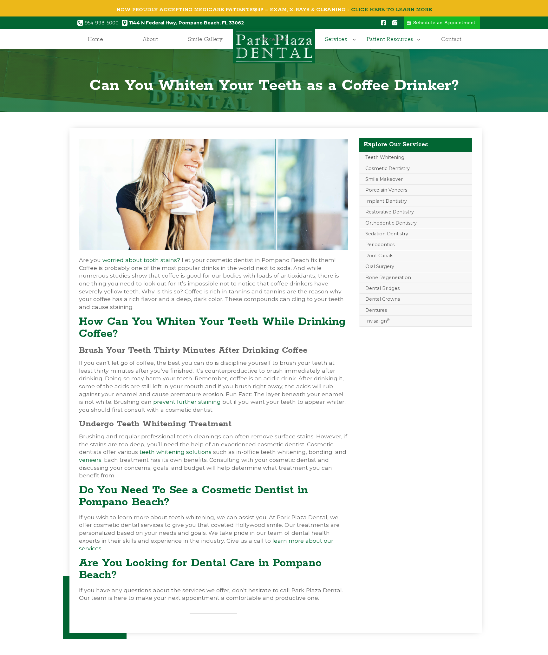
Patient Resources (390, 39)
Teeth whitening (384, 157)
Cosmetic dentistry (387, 168)
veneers (90, 459)
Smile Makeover (384, 179)
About (150, 39)
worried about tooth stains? (141, 260)
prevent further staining (187, 401)
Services (336, 39)
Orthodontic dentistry (391, 223)
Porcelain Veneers (386, 190)
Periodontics (380, 244)
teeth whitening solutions (176, 452)
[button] (337, 39)
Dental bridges (382, 288)
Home (95, 39)
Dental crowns (382, 299)
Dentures (376, 310)
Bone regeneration (388, 277)
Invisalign (377, 321)
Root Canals (379, 256)
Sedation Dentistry (386, 234)
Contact (451, 39)
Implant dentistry (386, 201)
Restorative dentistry (389, 212)
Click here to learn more (391, 9)
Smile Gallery (205, 39)
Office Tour (274, 39)
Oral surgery (379, 266)
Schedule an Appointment (444, 23)
